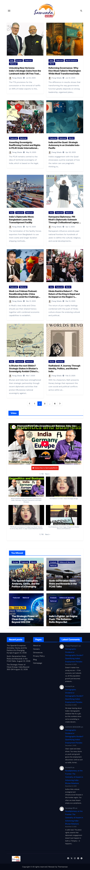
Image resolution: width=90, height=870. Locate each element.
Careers (36, 649)
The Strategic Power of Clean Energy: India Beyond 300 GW (25, 619)
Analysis (53, 562)
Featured (28, 60)
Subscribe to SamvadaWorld (46, 468)
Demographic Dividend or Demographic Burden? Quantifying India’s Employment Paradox (74, 655)
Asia (11, 60)
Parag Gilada (17, 78)
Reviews (60, 362)
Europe (19, 60)
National (13, 64)
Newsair (51, 867)
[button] (47, 473)
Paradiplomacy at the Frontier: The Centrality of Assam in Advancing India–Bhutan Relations (74, 777)
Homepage (37, 663)
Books (52, 362)
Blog (35, 659)
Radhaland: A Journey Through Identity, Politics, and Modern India (64, 368)
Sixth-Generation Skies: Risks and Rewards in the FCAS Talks (63, 583)
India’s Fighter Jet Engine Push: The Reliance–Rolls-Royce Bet (63, 619)
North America (71, 60)
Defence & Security (66, 562)
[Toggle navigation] (9, 11)
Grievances (37, 652)
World (52, 64)
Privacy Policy (39, 656)
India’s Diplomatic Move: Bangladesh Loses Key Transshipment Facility (21, 219)
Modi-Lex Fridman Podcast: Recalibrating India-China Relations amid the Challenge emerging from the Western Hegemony (24, 297)
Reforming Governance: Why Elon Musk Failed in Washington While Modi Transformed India (65, 71)
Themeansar (63, 867)
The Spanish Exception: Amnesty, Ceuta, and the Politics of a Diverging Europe (26, 585)
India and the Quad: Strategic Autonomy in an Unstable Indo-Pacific (64, 145)
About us (37, 645)
